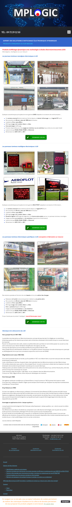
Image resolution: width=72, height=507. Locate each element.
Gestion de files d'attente (10, 465)
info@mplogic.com (55, 439)
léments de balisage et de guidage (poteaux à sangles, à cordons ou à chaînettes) (29, 477)
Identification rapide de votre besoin (16, 469)
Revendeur (9, 490)
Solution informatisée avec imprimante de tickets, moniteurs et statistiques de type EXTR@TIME (33, 473)
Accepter (65, 502)
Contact (5, 493)
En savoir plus (49, 504)
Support (5, 484)
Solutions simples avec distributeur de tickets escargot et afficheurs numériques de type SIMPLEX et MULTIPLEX (37, 471)
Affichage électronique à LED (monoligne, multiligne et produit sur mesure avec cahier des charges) (30, 481)
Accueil (5, 462)
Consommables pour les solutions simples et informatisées (22, 475)
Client (8, 488)
